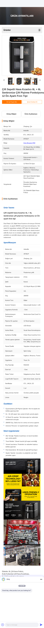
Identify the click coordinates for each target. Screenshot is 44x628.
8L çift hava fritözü (16, 571)
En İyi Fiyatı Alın (12, 102)
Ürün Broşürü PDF (29, 143)
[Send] (41, 624)
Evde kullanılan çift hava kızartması (15, 574)
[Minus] (41, 579)
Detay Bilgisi (11, 114)
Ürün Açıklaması (31, 114)
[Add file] (2, 624)
